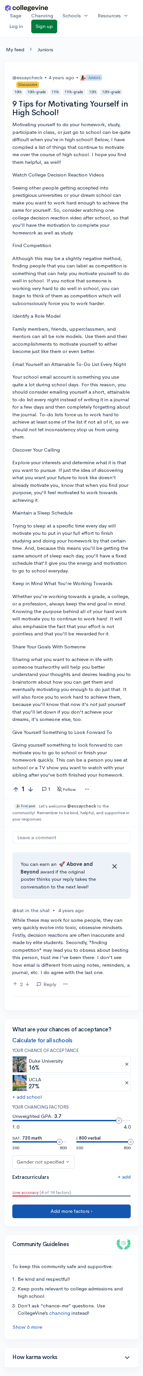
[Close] (114, 866)
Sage (15, 15)
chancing (59, 1313)
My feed (15, 49)
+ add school (27, 1097)
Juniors (45, 49)
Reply (50, 984)
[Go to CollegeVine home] (26, 8)
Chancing (42, 15)
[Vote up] (15, 789)
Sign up (44, 26)
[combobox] (87, 789)
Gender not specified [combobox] (40, 1162)
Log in (16, 26)
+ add (124, 1177)
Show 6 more (27, 1327)
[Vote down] (30, 789)
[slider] (119, 1121)
